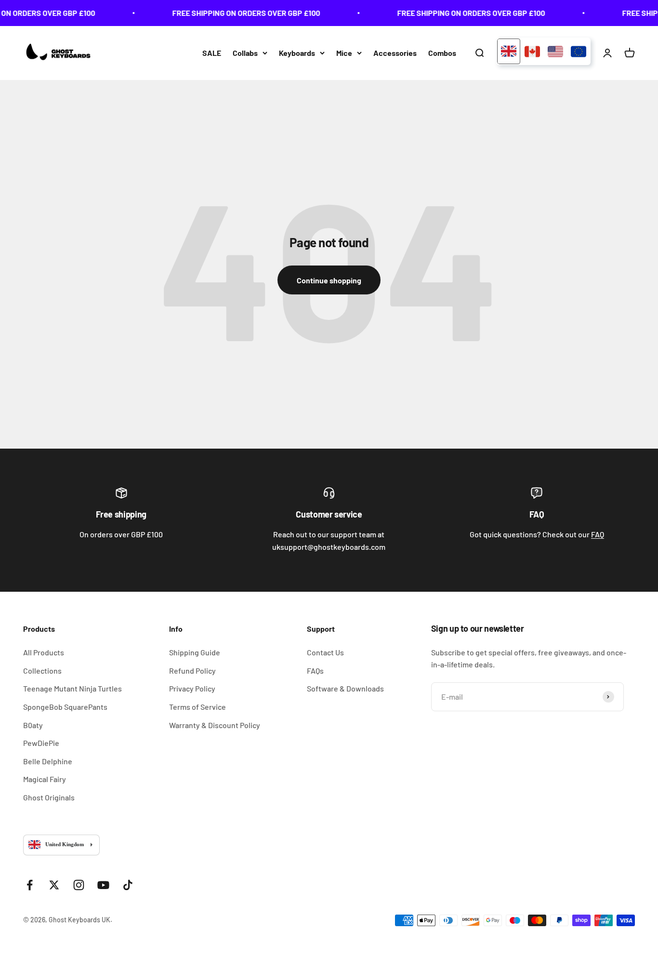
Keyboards (297, 52)
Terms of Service (197, 706)
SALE (211, 52)
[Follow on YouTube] (103, 884)
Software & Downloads (345, 688)
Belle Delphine (47, 761)
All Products (43, 652)
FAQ (597, 534)
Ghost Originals (49, 797)
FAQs (315, 670)
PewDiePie (41, 742)
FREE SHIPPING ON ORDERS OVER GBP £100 (241, 12)
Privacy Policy (192, 688)
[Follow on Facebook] (29, 884)
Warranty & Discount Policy (214, 725)
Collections (42, 670)
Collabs (245, 52)
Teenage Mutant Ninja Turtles (72, 688)
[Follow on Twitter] (54, 884)
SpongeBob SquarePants (65, 706)
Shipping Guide (194, 652)
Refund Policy (192, 670)
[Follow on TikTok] (127, 884)
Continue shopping (329, 280)
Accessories (395, 52)
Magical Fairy (44, 779)
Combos (442, 52)
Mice (344, 52)
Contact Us (325, 652)
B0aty (33, 725)
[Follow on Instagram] (78, 884)
